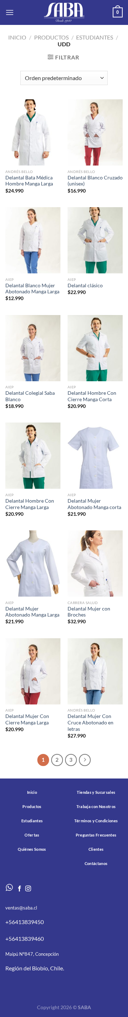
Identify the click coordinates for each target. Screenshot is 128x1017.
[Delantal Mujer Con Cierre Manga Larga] (32, 671)
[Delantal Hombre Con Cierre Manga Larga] (32, 456)
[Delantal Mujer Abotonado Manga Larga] (32, 563)
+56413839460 (24, 938)
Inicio (17, 37)
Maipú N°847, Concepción (32, 954)
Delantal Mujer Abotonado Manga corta (94, 504)
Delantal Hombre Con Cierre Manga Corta (92, 396)
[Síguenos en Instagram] (28, 889)
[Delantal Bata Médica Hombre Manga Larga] (32, 132)
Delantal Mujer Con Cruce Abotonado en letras (90, 722)
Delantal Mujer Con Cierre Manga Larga (27, 719)
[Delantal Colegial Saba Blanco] (32, 348)
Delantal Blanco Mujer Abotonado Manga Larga (32, 289)
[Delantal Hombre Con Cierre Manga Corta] (95, 348)
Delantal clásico (85, 285)
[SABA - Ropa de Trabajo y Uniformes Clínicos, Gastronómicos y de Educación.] (64, 12)
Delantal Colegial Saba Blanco (30, 396)
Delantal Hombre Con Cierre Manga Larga (29, 504)
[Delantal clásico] (95, 240)
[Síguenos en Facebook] (19, 889)
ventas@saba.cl (21, 908)
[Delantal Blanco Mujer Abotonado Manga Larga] (32, 240)
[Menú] (9, 12)
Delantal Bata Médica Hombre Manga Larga (29, 181)
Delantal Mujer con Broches (89, 612)
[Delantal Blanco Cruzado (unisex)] (95, 132)
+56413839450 (24, 921)
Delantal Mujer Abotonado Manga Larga (32, 612)
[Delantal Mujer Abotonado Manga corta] (95, 456)
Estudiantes (94, 37)
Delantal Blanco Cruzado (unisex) (95, 181)
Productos (51, 37)
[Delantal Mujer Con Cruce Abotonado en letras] (95, 671)
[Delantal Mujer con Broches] (95, 563)
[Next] (85, 760)
